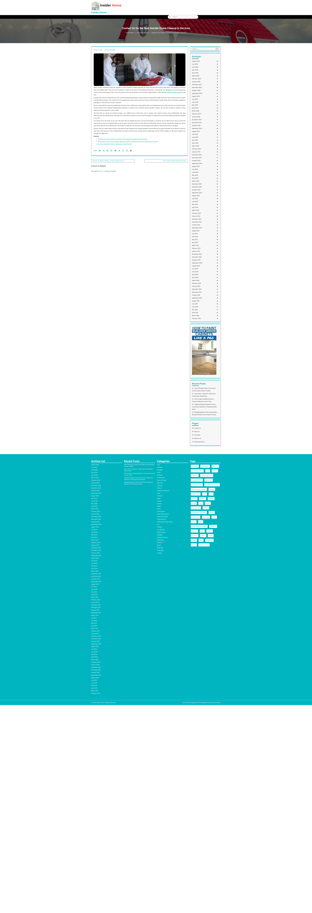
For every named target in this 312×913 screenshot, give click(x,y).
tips (201, 540)
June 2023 (195, 172)
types (193, 545)
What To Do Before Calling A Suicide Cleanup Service (108, 161)
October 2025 (196, 90)
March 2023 (195, 181)
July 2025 (195, 99)
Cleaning (159, 475)
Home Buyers (161, 511)
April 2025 (195, 108)
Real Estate (160, 540)
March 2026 (195, 76)
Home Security (161, 519)
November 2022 (197, 187)
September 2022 (197, 193)
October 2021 (196, 225)
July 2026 (195, 64)
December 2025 (197, 84)
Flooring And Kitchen (163, 490)
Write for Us (197, 438)
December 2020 (197, 254)
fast (204, 494)
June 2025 (195, 102)
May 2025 (195, 105)
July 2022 (195, 198)
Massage (159, 535)
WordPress (217, 702)
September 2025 (197, 93)
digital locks (195, 494)
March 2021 (195, 245)
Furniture (159, 496)
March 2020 (195, 280)
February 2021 (196, 248)
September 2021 (197, 228)
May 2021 (195, 239)
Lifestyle (159, 527)
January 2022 (196, 216)
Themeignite (202, 702)
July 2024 (195, 134)
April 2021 (195, 242)
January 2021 (196, 251)
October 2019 (196, 295)
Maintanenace (161, 532)
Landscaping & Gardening (164, 522)
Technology (160, 550)
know (193, 522)
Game (159, 498)
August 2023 (196, 166)
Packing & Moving (162, 537)
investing (206, 517)
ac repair (194, 466)
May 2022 (195, 204)
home (207, 503)
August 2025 (196, 96)
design (212, 489)
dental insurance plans (199, 489)
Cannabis (160, 470)
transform (209, 540)
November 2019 (196, 292)
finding (194, 498)
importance (195, 517)
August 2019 (195, 301)
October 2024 (196, 125)
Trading (159, 553)
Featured (159, 485)
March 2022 (195, 210)
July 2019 (195, 304)
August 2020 (196, 266)
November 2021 (196, 222)
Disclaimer (197, 435)
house (211, 512)
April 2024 (195, 143)
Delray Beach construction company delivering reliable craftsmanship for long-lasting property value (128, 141)
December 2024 (197, 120)
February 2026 (196, 79)
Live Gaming (160, 529)
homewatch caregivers (199, 512)
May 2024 (195, 140)
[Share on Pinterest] (115, 150)
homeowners (196, 508)
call (208, 471)
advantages (205, 466)
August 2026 (196, 61)
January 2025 (196, 117)
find (211, 494)
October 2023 (196, 160)
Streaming (160, 548)
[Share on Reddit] (119, 150)
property (213, 526)
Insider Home (99, 12)
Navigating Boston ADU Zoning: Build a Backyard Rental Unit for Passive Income (138, 483)
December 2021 (196, 219)
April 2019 (195, 312)
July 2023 (195, 169)
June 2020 (195, 272)
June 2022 (195, 201)
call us (215, 471)
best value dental (197, 471)
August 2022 (196, 196)
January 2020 (196, 286)
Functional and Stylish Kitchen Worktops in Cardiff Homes (115, 144)
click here (208, 480)
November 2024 (197, 122)
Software (159, 542)
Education (160, 483)
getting (211, 498)
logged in (101, 171)
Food (158, 493)
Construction (161, 477)
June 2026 (195, 67)
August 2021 (195, 231)
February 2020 (196, 283)
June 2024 (195, 137)
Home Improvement (143, 33)
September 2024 (197, 128)
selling (209, 531)
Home (158, 509)
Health (159, 506)
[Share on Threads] (127, 150)
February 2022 (196, 213)
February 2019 (196, 318)
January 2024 (196, 152)
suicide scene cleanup (174, 92)
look (200, 522)
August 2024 (196, 131)
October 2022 (196, 190)
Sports (159, 545)
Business (159, 467)
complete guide (196, 485)
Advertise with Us (199, 442)
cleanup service (197, 480)
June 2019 (195, 307)
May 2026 (195, 70)
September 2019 (197, 298)
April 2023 (195, 178)
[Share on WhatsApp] (111, 150)
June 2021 (195, 236)
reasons (194, 531)
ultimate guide (204, 545)
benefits (215, 466)
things (194, 540)
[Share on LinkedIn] (107, 150)
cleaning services (207, 475)
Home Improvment (162, 516)
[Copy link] (130, 150)
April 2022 (195, 207)
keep (214, 517)
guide (193, 503)
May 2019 (195, 310)
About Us (197, 431)
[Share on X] (103, 150)
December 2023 (197, 155)
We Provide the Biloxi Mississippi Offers (174, 161)
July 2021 (195, 234)
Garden (159, 501)
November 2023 (197, 158)
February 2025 (196, 114)
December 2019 (196, 289)
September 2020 (197, 263)
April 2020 (195, 277)
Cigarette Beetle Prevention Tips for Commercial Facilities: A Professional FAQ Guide (204, 407)
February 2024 (196, 149)
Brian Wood (109, 50)
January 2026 (196, 82)
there (210, 535)
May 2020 (195, 274)
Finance (159, 488)
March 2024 (195, 146)
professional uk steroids (199, 526)
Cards (159, 472)
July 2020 (195, 269)
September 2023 (197, 163)
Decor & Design (161, 480)
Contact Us (197, 428)
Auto (158, 464)
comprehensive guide (212, 485)
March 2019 (195, 315)
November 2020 (197, 257)
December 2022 (197, 184)
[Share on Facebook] (99, 150)
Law (158, 524)
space (203, 535)
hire (201, 503)
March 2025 (195, 111)
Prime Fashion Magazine (190, 702)
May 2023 (195, 175)
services (194, 535)
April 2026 (195, 73)
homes (206, 508)
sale (202, 531)
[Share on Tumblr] (123, 150)
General (159, 503)
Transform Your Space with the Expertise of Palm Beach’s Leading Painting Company (122, 139)
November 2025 (197, 87)
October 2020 (196, 260)
